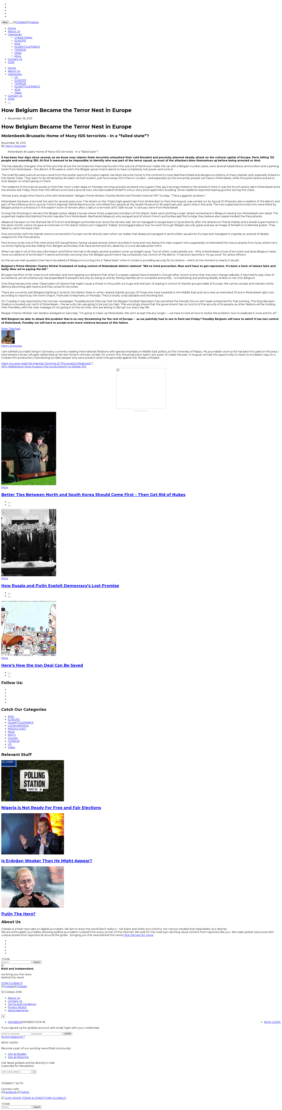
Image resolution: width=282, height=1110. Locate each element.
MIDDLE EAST (17, 728)
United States (23, 37)
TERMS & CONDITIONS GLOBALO (44, 1098)
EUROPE (20, 40)
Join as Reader (17, 1054)
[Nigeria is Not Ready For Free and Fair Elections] (32, 800)
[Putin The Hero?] (32, 906)
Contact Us (15, 59)
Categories (15, 34)
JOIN (11, 62)
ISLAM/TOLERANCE (27, 46)
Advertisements (18, 1010)
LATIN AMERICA (18, 725)
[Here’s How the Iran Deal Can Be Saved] (28, 655)
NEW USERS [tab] (272, 1022)
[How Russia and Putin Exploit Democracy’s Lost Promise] (28, 575)
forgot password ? (13, 1036)
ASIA (17, 43)
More (17, 56)
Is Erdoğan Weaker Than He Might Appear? (46, 860)
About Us (14, 31)
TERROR (20, 49)
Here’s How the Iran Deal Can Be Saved (42, 665)
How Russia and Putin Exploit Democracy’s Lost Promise (60, 585)
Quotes (13, 738)
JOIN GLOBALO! (11, 983)
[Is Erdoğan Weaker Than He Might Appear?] (32, 853)
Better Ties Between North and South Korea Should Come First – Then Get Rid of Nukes (93, 494)
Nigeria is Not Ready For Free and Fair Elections (51, 807)
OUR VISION (13, 1098)
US (16, 77)
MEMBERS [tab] (15, 1022)
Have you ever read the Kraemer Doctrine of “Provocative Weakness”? (47, 363)
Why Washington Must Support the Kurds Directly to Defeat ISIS (43, 366)
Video (18, 53)
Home (12, 28)
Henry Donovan (15, 146)
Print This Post (10, 328)
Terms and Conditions (22, 1004)
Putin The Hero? (18, 913)
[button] (9, 1092)
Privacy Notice (17, 1007)
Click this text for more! (138, 935)
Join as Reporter (18, 1057)
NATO (12, 735)
